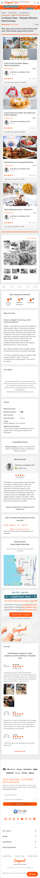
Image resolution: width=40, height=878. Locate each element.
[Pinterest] (26, 819)
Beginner (13, 525)
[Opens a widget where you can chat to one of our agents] (32, 874)
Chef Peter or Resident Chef (24, 465)
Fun (18, 525)
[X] (30, 819)
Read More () (20, 751)
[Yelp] (18, 819)
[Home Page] (9, 2)
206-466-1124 (29, 867)
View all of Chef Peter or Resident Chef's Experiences (20, 508)
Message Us (17, 2)
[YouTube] (22, 819)
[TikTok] (13, 819)
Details (19, 287)
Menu (11, 287)
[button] (2, 2)
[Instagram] (5, 819)
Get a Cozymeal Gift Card (20, 529)
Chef (27, 287)
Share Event (30, 238)
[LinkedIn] (34, 819)
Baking (6, 525)
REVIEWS (35, 287)
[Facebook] (9, 819)
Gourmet (24, 525)
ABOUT (4, 287)
